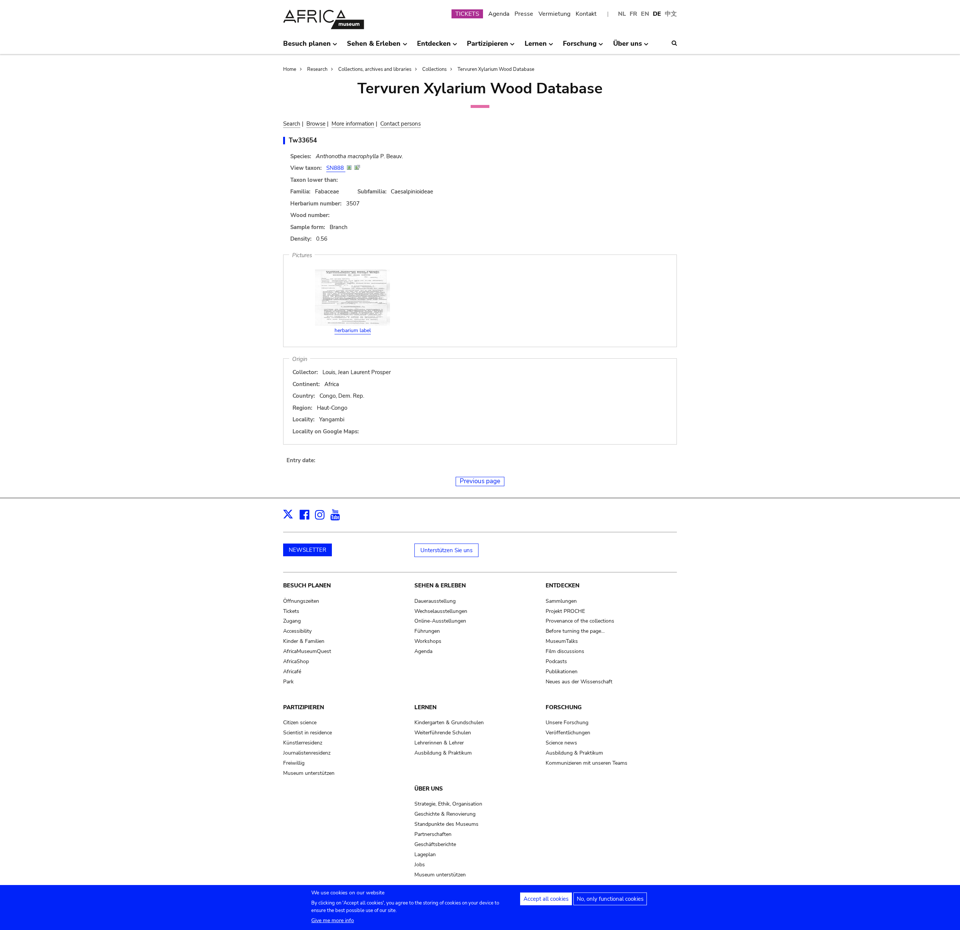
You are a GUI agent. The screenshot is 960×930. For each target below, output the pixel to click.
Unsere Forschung (567, 722)
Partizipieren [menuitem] (487, 46)
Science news (561, 742)
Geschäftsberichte (435, 844)
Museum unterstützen (308, 773)
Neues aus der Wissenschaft (579, 681)
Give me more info (332, 920)
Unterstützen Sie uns (446, 550)
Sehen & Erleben (440, 585)
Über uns (428, 788)
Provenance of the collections (580, 620)
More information (353, 123)
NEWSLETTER (307, 550)
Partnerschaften (433, 834)
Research (317, 69)
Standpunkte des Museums (446, 824)
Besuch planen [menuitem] (307, 46)
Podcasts (556, 661)
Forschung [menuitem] (580, 46)
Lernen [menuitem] (536, 46)
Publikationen (562, 671)
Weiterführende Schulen (442, 732)
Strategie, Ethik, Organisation (448, 803)
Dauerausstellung (435, 601)
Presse (523, 14)
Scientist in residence (307, 732)
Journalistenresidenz (306, 752)
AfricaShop (296, 661)
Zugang (292, 620)
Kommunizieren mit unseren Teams (586, 763)
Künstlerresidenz (302, 742)
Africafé (292, 671)
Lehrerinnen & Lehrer (439, 742)
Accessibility (297, 631)
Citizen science (299, 722)
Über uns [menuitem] (627, 46)
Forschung (564, 707)
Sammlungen (561, 601)
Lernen (425, 707)
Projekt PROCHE (565, 611)
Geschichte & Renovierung (445, 814)
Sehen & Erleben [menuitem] (373, 46)
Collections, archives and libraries (374, 69)
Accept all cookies (546, 899)
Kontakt (586, 14)
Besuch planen (307, 585)
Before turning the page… (575, 631)
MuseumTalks (562, 641)
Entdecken (562, 585)
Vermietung (554, 14)
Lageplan (425, 854)
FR (633, 14)
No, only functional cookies (610, 899)
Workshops (427, 641)
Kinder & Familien (303, 641)
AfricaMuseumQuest (307, 651)
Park (288, 681)
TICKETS (467, 14)
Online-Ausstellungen (440, 620)
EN (645, 14)
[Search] (674, 43)
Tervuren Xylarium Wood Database (496, 69)
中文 (671, 14)
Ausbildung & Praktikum (443, 752)
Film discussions (565, 651)
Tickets (291, 611)
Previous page (480, 481)
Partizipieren (303, 707)
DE (657, 14)
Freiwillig (293, 763)
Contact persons (400, 123)
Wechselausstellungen (440, 611)
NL (622, 14)
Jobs (419, 864)
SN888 (335, 168)
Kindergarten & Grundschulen (449, 722)
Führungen (427, 631)
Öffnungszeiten (301, 601)
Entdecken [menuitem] (434, 46)
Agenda (498, 14)
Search (291, 123)
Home (289, 69)
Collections (434, 69)
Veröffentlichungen (568, 732)
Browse (316, 123)
